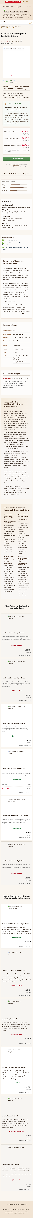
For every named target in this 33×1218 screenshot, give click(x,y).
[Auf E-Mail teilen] (11, 82)
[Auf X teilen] (7, 81)
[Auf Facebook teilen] (4, 81)
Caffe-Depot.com (5, 26)
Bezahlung (13, 1204)
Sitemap (17, 1206)
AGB (7, 1204)
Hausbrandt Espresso (16, 26)
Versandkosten (16, 165)
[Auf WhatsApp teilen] (15, 81)
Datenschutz (22, 1204)
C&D (3, 22)
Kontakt (24, 1206)
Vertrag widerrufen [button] (13, 1)
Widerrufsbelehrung (22, 1209)
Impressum (9, 1206)
